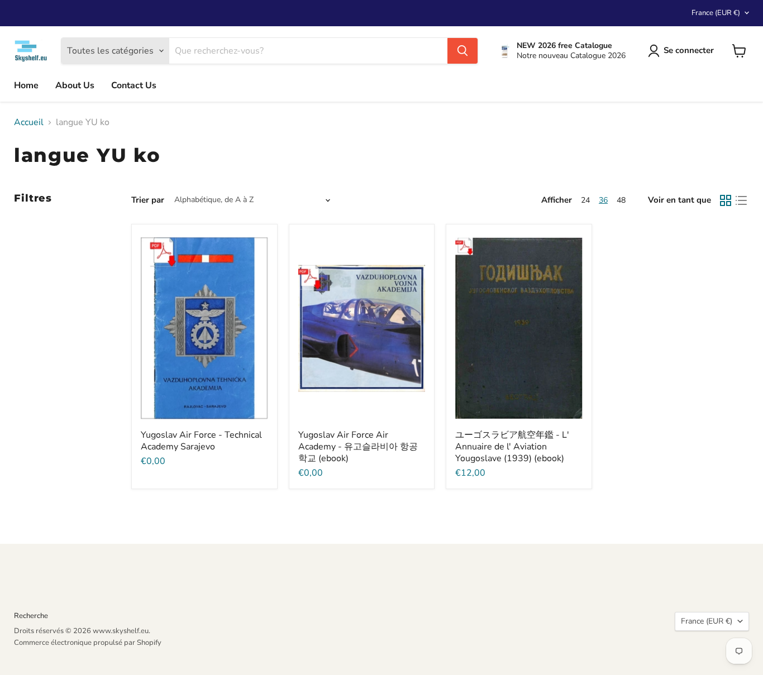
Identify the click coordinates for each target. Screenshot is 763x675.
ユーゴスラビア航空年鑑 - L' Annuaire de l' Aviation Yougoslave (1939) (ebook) (512, 447)
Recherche (31, 616)
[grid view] (725, 200)
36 (603, 200)
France (716, 13)
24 (585, 200)
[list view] (741, 200)
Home (26, 85)
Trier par (147, 200)
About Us (74, 85)
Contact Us (133, 85)
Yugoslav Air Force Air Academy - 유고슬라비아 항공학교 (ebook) (358, 447)
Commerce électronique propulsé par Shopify (87, 643)
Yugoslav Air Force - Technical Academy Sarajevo (201, 441)
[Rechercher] (462, 51)
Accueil (29, 122)
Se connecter (689, 50)
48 (621, 200)
